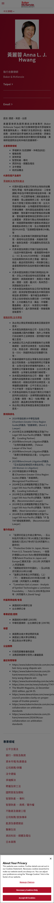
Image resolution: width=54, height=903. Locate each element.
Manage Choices (27, 882)
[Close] (51, 859)
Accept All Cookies (27, 898)
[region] (27, 879)
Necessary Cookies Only (27, 890)
